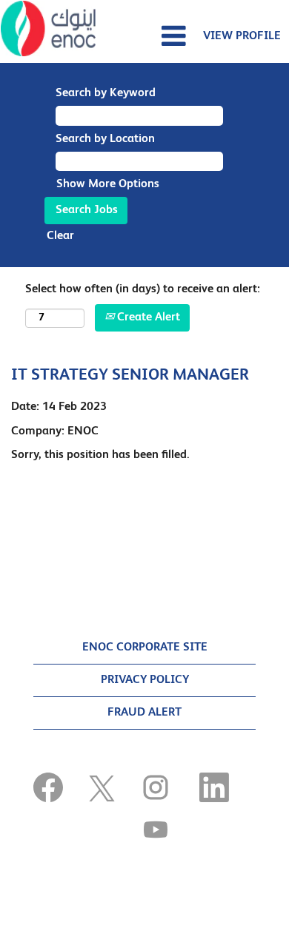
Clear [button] (60, 236)
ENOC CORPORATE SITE (144, 647)
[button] (144, 37)
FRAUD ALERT (144, 713)
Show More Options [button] (107, 184)
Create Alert (147, 317)
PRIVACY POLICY (145, 680)
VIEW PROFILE (242, 36)
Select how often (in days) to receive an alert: (142, 289)
